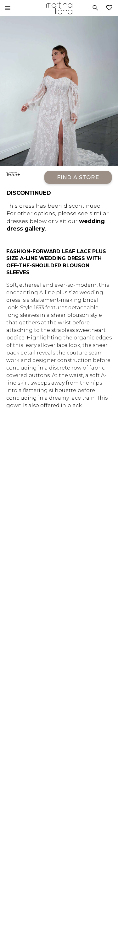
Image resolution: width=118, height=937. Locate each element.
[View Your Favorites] (110, 8)
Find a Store (78, 177)
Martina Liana (59, 8)
